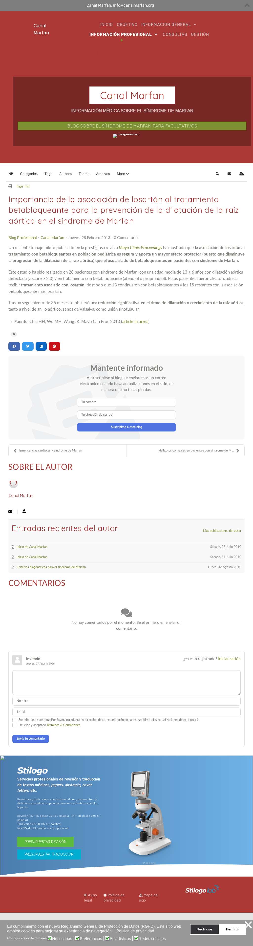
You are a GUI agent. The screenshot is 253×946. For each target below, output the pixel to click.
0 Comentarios (126, 238)
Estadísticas (120, 939)
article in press (135, 322)
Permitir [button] (232, 929)
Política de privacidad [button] (135, 931)
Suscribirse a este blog (126, 427)
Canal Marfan (52, 238)
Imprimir (23, 186)
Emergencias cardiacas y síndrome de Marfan (50, 450)
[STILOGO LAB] (199, 889)
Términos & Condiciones (63, 725)
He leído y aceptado (49, 725)
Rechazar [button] (204, 929)
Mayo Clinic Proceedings (140, 248)
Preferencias (91, 939)
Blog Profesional (22, 238)
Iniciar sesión (229, 659)
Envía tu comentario (31, 738)
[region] (126, 115)
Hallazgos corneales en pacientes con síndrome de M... (196, 450)
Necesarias (62, 939)
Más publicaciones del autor (222, 531)
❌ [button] (248, 925)
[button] (123, 173)
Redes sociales (152, 939)
